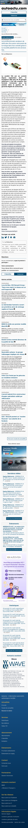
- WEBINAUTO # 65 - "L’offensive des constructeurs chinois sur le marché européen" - (13, 486)
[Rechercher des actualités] (25, 19)
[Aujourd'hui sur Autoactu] (14, 8)
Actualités (4, 30)
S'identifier (14, 12)
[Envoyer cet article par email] (14, 237)
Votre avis (4, 766)
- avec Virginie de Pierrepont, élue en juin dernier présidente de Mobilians (13, 530)
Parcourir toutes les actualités (17, 439)
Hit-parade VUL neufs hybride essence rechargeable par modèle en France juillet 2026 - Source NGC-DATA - (14, 630)
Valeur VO (4, 726)
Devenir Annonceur (7, 775)
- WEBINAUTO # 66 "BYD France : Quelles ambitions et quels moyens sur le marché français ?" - (14, 479)
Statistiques (5, 720)
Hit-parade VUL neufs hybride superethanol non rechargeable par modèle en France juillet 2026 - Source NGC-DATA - (14, 622)
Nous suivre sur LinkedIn (9, 806)
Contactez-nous (6, 763)
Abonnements (6, 735)
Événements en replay (8, 753)
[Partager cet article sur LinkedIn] (3, 237)
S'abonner (14, 15)
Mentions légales (6, 814)
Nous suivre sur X (7, 803)
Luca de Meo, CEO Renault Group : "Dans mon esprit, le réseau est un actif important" (14, 287)
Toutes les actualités (7, 708)
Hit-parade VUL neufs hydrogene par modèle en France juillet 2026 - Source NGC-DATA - (14, 615)
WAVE (3, 785)
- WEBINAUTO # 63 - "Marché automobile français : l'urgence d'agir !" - (13, 500)
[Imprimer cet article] (11, 237)
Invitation (4, 741)
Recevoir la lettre (7, 711)
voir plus (11, 252)
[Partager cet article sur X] (6, 237)
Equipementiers (6, 414)
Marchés (4, 302)
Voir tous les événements (14, 518)
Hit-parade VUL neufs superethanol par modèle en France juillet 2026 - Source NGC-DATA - (13, 610)
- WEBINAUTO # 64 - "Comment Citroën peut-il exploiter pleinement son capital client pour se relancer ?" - (13, 494)
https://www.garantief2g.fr (9, 231)
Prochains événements (8, 751)
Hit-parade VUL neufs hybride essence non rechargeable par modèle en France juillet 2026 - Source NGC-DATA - (14, 637)
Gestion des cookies (19, 822)
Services (4, 32)
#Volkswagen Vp (6, 39)
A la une (4, 705)
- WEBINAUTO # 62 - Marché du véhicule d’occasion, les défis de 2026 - (13, 506)
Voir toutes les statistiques (14, 650)
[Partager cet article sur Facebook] (8, 237)
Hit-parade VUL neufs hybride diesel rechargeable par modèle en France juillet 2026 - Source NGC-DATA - (13, 645)
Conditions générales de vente (10, 819)
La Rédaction (9, 242)
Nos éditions (5, 723)
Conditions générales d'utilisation (10, 816)
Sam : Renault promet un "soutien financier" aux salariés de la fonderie (13, 419)
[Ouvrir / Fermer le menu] (3, 19)
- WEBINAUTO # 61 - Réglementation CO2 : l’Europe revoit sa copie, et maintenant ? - (13, 513)
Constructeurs (5, 283)
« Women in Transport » (9, 788)
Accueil (4, 28)
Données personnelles (7, 822)
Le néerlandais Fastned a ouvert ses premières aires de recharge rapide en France (13, 307)
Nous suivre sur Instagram (9, 800)
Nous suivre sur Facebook (9, 797)
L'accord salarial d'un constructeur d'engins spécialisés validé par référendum (14, 396)
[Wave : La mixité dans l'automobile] (14, 664)
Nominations (5, 337)
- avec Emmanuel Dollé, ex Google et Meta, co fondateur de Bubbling (13, 541)
